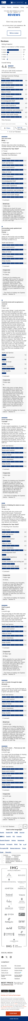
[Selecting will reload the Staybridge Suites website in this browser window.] (9, 934)
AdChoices (17, 972)
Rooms (9, 7)
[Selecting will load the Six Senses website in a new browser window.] (9, 875)
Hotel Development (20, 968)
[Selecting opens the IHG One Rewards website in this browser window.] (14, 946)
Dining (22, 7)
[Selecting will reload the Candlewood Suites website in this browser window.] (14, 940)
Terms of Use (4, 972)
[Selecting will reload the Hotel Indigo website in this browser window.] (22, 888)
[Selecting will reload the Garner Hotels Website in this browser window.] (22, 921)
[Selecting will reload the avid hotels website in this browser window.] (9, 927)
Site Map (3, 978)
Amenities (16, 7)
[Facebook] (3, 957)
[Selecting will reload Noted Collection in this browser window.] (9, 894)
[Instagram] (10, 957)
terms (16, 1003)
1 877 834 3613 (18, 984)
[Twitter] (6, 957)
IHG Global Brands (6, 968)
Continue (13, 1013)
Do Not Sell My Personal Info (18, 975)
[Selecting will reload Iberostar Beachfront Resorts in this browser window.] (9, 908)
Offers (3, 7)
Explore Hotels (18, 970)
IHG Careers (18, 965)
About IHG (4, 965)
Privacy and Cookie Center (6, 975)
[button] (25, 2)
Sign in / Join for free (18, 2)
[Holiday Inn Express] (4, 2)
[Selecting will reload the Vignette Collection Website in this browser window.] (22, 881)
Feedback (17, 978)
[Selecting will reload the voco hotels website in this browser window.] (22, 894)
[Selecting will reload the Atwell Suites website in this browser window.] (22, 927)
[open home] (1, 859)
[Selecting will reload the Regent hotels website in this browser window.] (22, 875)
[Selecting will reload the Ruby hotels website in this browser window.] (9, 901)
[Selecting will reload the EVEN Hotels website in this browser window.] (9, 914)
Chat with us (4, 970)
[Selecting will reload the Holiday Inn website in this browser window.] (9, 921)
